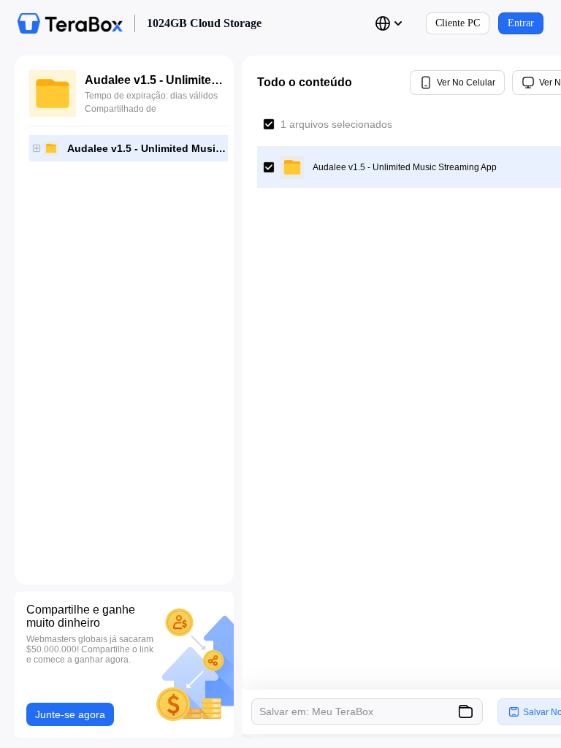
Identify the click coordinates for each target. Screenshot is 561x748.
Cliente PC (457, 23)
